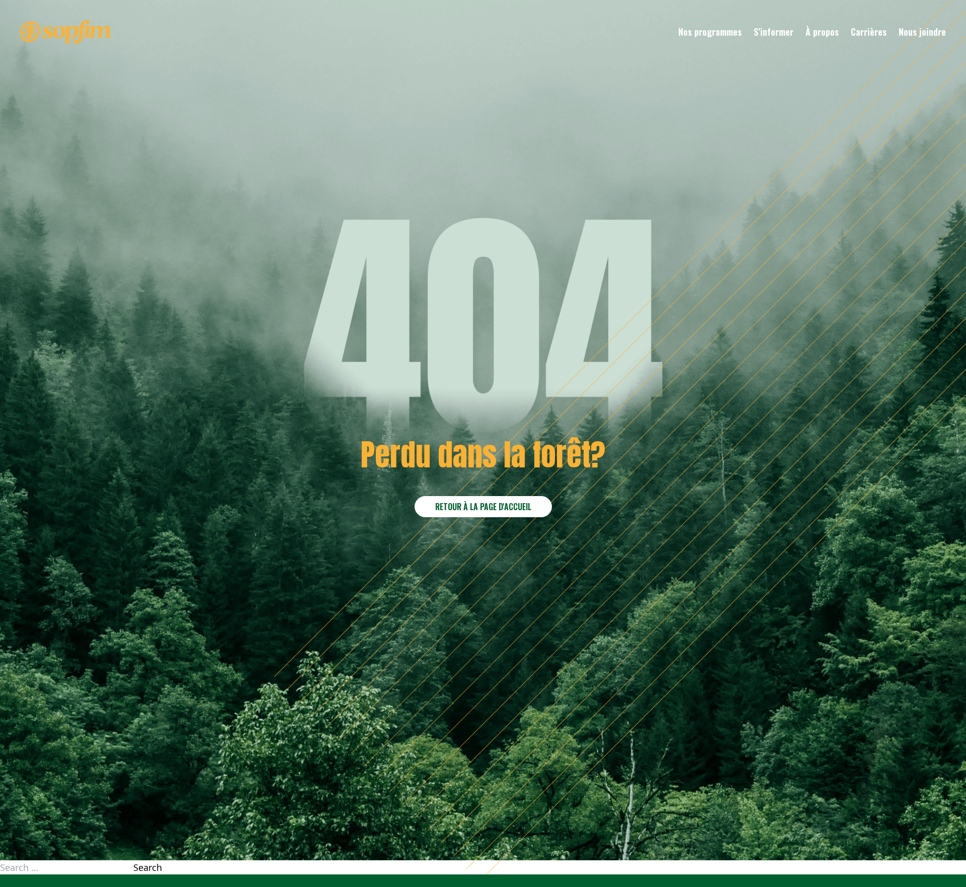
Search (147, 867)
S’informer (773, 31)
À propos (822, 31)
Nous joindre (922, 31)
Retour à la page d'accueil (483, 507)
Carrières (869, 31)
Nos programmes (710, 31)
